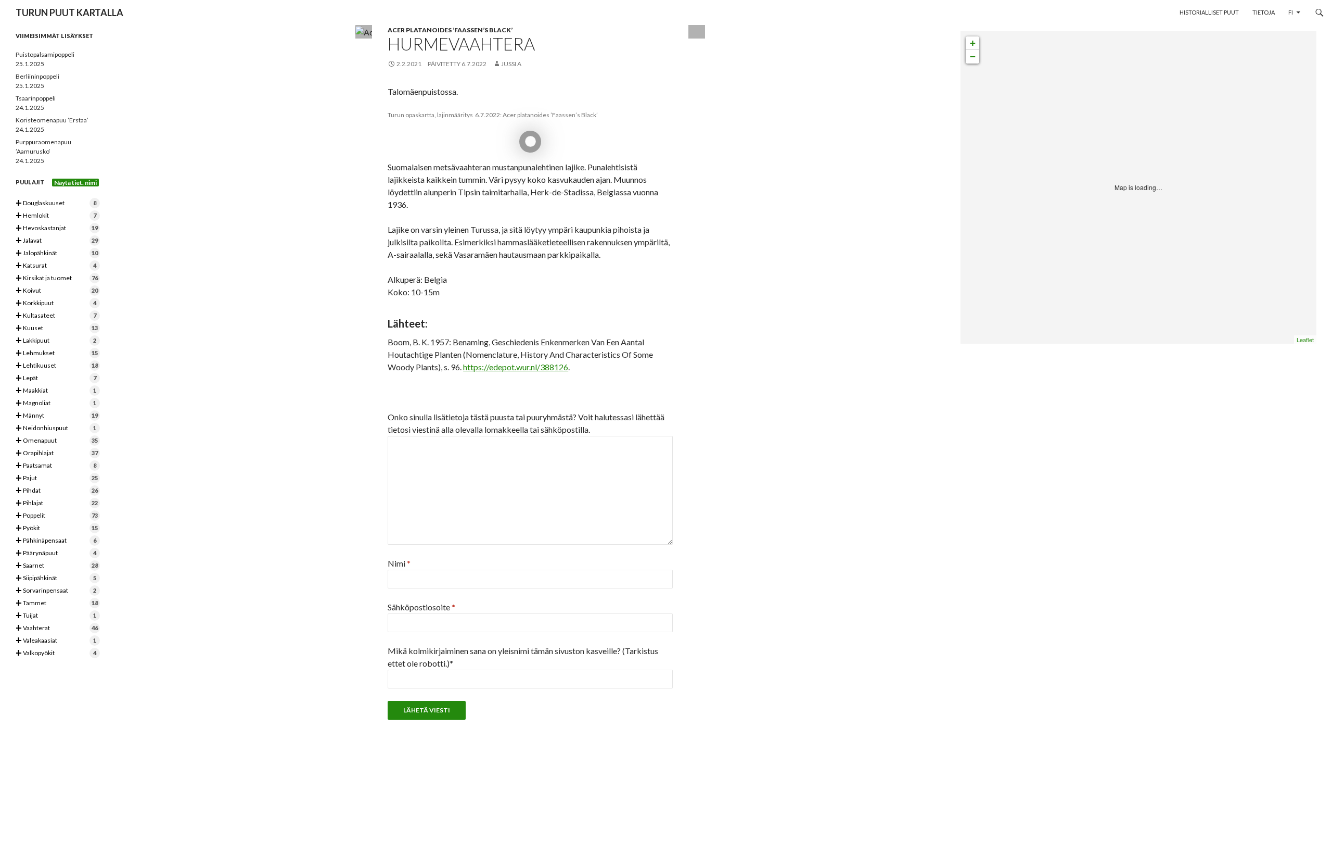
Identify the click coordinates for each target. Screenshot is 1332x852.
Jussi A (511, 64)
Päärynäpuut (56, 553)
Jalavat (57, 240)
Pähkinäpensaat (56, 540)
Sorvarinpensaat (56, 590)
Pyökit (57, 528)
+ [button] (973, 42)
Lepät (56, 378)
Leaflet (1305, 339)
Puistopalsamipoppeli (45, 54)
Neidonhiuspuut (56, 428)
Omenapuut (57, 440)
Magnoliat (56, 403)
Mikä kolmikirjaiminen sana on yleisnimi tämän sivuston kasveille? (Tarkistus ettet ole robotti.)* (523, 657)
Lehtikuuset (57, 365)
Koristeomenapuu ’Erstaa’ (52, 120)
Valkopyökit (56, 653)
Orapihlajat (57, 453)
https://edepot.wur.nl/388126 (515, 367)
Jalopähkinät (57, 253)
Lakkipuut (56, 340)
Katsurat (56, 265)
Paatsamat (56, 465)
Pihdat (57, 490)
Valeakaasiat (56, 640)
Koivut (57, 290)
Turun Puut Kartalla (69, 12)
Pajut (57, 478)
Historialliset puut (1209, 12)
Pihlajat (57, 503)
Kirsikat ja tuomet (57, 278)
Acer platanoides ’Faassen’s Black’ (450, 30)
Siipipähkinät (56, 578)
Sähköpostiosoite (421, 607)
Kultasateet (56, 315)
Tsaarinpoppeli (36, 98)
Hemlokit (56, 215)
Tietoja (1263, 12)
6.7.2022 (474, 64)
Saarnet (57, 565)
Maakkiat (56, 390)
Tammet (57, 603)
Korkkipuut (56, 303)
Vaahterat (57, 628)
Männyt (57, 415)
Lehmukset (57, 353)
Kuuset (57, 328)
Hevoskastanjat (57, 228)
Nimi (399, 563)
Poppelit (57, 515)
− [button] (973, 56)
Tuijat (56, 615)
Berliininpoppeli (37, 76)
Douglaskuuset (56, 203)
